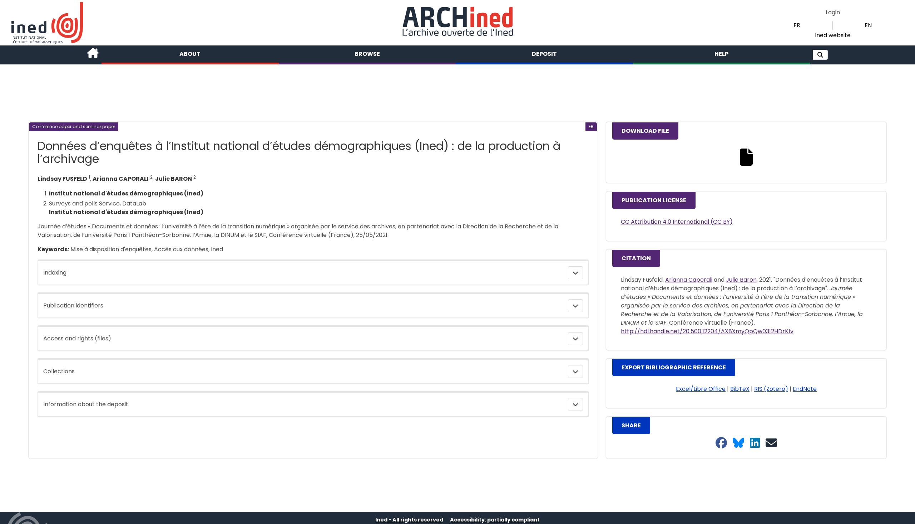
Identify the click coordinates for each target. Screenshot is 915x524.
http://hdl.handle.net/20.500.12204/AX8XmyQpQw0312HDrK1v (707, 331)
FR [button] (796, 25)
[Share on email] (771, 443)
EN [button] (868, 25)
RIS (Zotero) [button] (771, 389)
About (190, 54)
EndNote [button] (805, 389)
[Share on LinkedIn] (755, 443)
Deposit (544, 54)
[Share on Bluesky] (738, 443)
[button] (820, 55)
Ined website (833, 35)
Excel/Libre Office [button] (701, 389)
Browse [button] (367, 54)
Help (721, 54)
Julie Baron (741, 280)
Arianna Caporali (688, 280)
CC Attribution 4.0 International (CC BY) (677, 222)
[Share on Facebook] (721, 443)
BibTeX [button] (740, 389)
